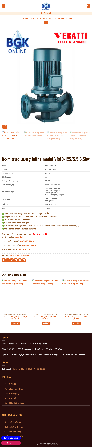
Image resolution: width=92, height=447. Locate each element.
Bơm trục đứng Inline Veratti (60, 19)
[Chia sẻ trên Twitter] (12, 260)
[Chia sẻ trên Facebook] (8, 260)
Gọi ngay (10, 443)
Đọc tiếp (16, 323)
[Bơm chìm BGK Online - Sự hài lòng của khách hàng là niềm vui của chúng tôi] (46, 6)
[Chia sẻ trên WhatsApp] (4, 260)
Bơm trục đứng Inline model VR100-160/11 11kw (46, 318)
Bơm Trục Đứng (11, 398)
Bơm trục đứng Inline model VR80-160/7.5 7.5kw (15, 318)
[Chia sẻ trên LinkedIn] (24, 260)
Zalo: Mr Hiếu (18, 369)
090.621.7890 (25, 249)
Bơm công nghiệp (38, 19)
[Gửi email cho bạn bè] (16, 260)
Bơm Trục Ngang (11, 393)
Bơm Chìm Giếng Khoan (14, 403)
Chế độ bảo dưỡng (12, 431)
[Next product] (46, 22)
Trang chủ (24, 19)
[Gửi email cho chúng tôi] (44, 13)
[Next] (86, 78)
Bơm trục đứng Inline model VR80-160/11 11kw (76, 318)
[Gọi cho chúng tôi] (47, 13)
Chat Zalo (19, 237)
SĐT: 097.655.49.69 (35, 369)
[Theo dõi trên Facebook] (42, 13)
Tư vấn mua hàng (11, 438)
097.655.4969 (27, 241)
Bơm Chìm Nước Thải (13, 389)
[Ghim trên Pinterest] (20, 260)
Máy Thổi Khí (10, 384)
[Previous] (6, 78)
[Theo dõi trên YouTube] (50, 13)
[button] (3, 6)
